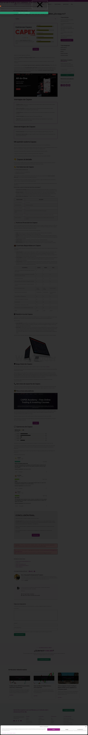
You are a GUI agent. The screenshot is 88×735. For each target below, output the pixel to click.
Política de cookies (4, 733)
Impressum (14, 733)
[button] (85, 726)
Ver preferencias (80, 729)
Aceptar (53, 729)
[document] (44, 367)
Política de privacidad (9, 733)
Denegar (66, 729)
